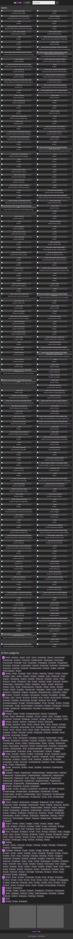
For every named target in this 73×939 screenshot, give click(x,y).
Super (34, 866)
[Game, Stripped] (18, 59)
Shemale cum (46, 869)
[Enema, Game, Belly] (18, 11)
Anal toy (49, 39)
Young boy (23, 901)
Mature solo (8, 805)
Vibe (60, 203)
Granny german (57, 34)
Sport (24, 861)
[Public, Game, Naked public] (18, 116)
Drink (49, 719)
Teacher (6, 880)
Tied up (6, 885)
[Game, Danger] (18, 603)
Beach (51, 673)
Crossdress (39, 706)
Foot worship (25, 727)
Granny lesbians (16, 748)
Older (17, 829)
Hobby (60, 620)
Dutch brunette (26, 139)
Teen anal (59, 877)
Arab (34, 657)
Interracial (17, 767)
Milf (52, 802)
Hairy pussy (7, 759)
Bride (14, 681)
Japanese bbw (26, 773)
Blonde (27, 676)
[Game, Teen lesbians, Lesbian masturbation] (18, 546)
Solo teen (14, 872)
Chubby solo (15, 708)
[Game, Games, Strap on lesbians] (18, 316)
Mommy (47, 810)
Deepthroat (53, 714)
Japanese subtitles (51, 56)
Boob (35, 681)
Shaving (13, 869)
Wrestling (53, 893)
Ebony (9, 722)
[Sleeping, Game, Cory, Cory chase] (18, 16)
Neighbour (21, 229)
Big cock (6, 681)
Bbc (29, 673)
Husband (36, 756)
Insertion (38, 767)
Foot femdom (54, 579)
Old (8, 826)
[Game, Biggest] (54, 509)
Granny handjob (39, 751)
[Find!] (57, 2)
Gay (15, 738)
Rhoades (52, 845)
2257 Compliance (32, 936)
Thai (14, 877)
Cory (20, 18)
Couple (66, 703)
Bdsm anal (56, 676)
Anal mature (21, 313)
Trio (64, 882)
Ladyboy (24, 789)
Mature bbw (45, 815)
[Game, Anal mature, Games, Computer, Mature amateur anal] (54, 530)
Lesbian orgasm (57, 249)
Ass (29, 657)
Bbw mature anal (30, 384)
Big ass (6, 679)
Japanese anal (47, 775)
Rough (30, 845)
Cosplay (6, 698)
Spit (62, 869)
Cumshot (7, 700)
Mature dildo (60, 813)
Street (6, 866)
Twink (21, 339)
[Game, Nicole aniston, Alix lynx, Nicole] (54, 257)
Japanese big (8, 781)
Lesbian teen (47, 794)
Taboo (14, 880)
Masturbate (7, 821)
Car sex (60, 134)
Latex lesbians (61, 128)
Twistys (53, 880)
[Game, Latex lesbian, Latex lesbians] (54, 126)
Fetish (47, 727)
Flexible (56, 732)
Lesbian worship (59, 794)
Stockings (12, 398)
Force (54, 727)
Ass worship (13, 66)
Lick (39, 794)
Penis (58, 837)
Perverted (64, 71)
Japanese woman (54, 356)
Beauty (6, 687)
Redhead (7, 848)
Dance (38, 716)
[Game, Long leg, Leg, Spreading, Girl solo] (18, 200)
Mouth (28, 818)
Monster (47, 807)
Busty (53, 687)
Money (6, 813)
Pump (67, 834)
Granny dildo (63, 746)
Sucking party (21, 103)
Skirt (56, 866)
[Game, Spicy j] (54, 380)
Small (37, 861)
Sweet (57, 308)
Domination (58, 719)
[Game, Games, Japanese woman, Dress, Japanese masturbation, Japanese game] (54, 353)
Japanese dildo (19, 783)
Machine (6, 807)
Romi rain (21, 845)
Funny (6, 730)
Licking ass (7, 799)
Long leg (13, 203)
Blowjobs (61, 192)
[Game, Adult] (18, 390)
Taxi (49, 387)
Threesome (30, 877)
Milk (11, 408)
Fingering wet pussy (60, 392)
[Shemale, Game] (18, 347)
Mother (66, 805)
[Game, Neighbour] (18, 226)
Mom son (60, 802)
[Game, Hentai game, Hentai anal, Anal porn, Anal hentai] (18, 644)
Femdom (17, 724)
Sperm (64, 864)
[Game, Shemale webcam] (18, 283)
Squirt (25, 850)
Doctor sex (21, 558)
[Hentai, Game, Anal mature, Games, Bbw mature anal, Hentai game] (18, 380)
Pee (13, 449)
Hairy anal (56, 754)
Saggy (39, 850)
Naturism (21, 543)
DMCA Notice (41, 936)
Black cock (59, 684)
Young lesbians (21, 610)
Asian (23, 657)
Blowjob (41, 676)
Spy (19, 856)
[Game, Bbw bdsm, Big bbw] (54, 525)
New (15, 54)
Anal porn (60, 49)
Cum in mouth (56, 698)
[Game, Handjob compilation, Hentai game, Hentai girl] (54, 463)
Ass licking (7, 665)
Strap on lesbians (24, 187)
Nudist (16, 823)
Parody (59, 398)
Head (19, 296)
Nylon (9, 823)
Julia (27, 778)
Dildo (23, 714)
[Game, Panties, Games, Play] (54, 535)
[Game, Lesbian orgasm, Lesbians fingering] (54, 592)
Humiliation (61, 762)
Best (18, 579)
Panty (57, 429)
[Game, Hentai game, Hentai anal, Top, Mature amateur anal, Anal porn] (54, 294)
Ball (55, 689)
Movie (51, 813)
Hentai (5, 384)
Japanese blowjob (58, 783)
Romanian (21, 71)
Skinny (54, 850)
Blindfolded (16, 692)
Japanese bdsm (59, 775)
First (25, 730)
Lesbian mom (36, 797)
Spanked (50, 853)
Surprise (55, 869)
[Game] (54, 11)
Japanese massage (39, 773)
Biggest (57, 512)
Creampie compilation (10, 703)
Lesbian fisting (59, 797)
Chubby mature (27, 708)
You (21, 563)
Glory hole (24, 746)
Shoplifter (56, 861)
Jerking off (57, 372)
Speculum (23, 423)
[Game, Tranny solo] (18, 180)
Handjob (15, 754)
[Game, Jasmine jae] (54, 447)
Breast (6, 689)
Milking (16, 408)
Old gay (46, 197)
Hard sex (64, 87)
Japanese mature (53, 773)
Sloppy (58, 853)
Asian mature (27, 665)
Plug (25, 840)
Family (55, 724)
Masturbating (15, 810)
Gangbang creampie (10, 751)
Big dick (25, 692)
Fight (37, 730)
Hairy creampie (21, 765)
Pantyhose (24, 832)
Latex (16, 789)
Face (12, 730)
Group (33, 746)
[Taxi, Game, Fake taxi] (54, 385)
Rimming (37, 845)
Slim (13, 856)
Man (50, 249)
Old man (22, 826)
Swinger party (24, 532)
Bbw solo (40, 679)
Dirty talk (17, 719)
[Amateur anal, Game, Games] (18, 489)
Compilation (54, 695)
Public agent (17, 840)
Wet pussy (23, 896)
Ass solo (57, 470)
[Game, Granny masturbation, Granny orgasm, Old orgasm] (54, 416)
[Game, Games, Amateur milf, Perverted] (54, 69)
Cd (21, 87)
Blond (13, 689)
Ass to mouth (8, 663)
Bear (18, 687)
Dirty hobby (67, 620)
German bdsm (59, 748)
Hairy (8, 754)
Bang (46, 687)
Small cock (29, 869)
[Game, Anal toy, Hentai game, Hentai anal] (54, 37)
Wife (8, 893)
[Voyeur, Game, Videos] (54, 80)
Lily (50, 797)
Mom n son (7, 818)
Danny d (35, 719)
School (51, 856)
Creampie (26, 695)
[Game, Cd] (18, 85)
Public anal (34, 834)
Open (60, 574)
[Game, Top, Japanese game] (54, 252)
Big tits (24, 679)
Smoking (43, 856)
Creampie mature (49, 708)
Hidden (31, 754)
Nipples (30, 823)
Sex (20, 864)
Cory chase (26, 18)
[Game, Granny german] (54, 31)
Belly (24, 13)
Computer (61, 532)
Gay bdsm (53, 746)
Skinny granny (46, 861)
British (28, 684)
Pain (60, 832)
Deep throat (8, 719)
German (41, 738)
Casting (45, 695)
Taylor (15, 139)
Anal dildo (18, 663)
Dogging (58, 716)
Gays (5, 746)
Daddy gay (26, 719)
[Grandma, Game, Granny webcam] (54, 483)
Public (12, 118)
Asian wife (23, 449)
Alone (19, 671)
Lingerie (19, 794)
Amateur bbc (25, 296)
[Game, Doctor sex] (18, 556)
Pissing (45, 832)
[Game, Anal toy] (18, 468)
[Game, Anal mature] (18, 311)
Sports (28, 866)
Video (65, 92)
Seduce (22, 872)
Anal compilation (9, 671)
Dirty (55, 318)
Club (54, 700)
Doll (51, 716)
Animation (16, 665)
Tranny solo (21, 182)
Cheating (66, 698)
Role (19, 139)
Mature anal (43, 403)
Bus (13, 676)
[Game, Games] (54, 95)
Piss (52, 517)
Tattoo (38, 882)
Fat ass (25, 735)
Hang (69, 92)
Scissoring (7, 874)
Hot (31, 759)
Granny (9, 738)
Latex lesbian (52, 128)
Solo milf (13, 864)
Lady (44, 797)
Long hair (21, 77)
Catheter (23, 34)
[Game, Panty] (54, 426)
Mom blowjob (25, 209)
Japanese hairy (55, 781)
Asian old (52, 197)
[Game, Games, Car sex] (54, 131)
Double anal (20, 716)
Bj (29, 681)
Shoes (37, 869)
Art (25, 663)
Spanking (9, 850)
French (6, 727)
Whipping (15, 893)
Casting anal (57, 706)
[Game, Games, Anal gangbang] (18, 154)
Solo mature (50, 864)
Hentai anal (22, 28)
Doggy (43, 719)
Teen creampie (51, 885)
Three (14, 885)
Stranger (13, 866)
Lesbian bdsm (46, 791)
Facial (19, 730)
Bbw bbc (39, 687)
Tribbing (6, 882)
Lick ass (26, 373)
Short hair (7, 861)
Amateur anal (42, 423)
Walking (61, 893)
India (31, 767)
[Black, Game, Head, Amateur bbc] (18, 294)
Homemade (39, 754)
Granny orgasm (61, 418)
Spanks (42, 866)
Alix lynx (59, 260)
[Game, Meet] (54, 432)
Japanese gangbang (33, 783)
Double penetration (33, 714)
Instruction (59, 77)
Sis (58, 864)
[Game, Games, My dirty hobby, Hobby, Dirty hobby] (54, 618)
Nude (37, 823)
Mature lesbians (36, 810)
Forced (37, 724)
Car (41, 698)
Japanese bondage (43, 778)
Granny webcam (60, 486)
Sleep (20, 853)
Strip (51, 192)
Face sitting (16, 735)
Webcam (24, 893)
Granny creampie (35, 743)
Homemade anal (35, 762)
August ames (52, 92)
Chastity (34, 698)
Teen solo (15, 882)
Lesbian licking (21, 177)
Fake (62, 732)
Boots (36, 673)
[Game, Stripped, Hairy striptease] (18, 432)
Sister (14, 853)
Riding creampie (17, 848)
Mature (15, 802)
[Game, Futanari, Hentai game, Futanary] (18, 131)
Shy (62, 866)
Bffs (60, 244)
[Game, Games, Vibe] (54, 200)
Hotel (63, 754)
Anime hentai (66, 349)
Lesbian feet (44, 789)
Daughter (30, 716)
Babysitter (36, 684)
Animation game (64, 151)
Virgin (16, 890)
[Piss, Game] (54, 515)
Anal (8, 657)
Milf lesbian (22, 813)
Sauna (65, 853)
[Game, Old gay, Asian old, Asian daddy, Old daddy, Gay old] (54, 195)
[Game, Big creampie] (54, 221)
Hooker (6, 756)
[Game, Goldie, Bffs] (54, 242)
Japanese (9, 773)
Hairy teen (58, 759)
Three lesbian (29, 637)
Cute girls (57, 113)
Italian (25, 767)
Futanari (14, 134)
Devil (24, 418)
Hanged (60, 92)
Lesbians (61, 789)
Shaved (60, 496)
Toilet (39, 877)
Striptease (65, 861)
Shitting (19, 334)
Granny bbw (48, 748)
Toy (51, 882)
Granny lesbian (51, 738)
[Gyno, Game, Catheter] (18, 31)
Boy (63, 676)
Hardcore (46, 762)
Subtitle (59, 56)
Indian (9, 767)
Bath (49, 689)
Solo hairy (40, 872)
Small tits (25, 858)
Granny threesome (23, 54)
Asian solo (7, 668)
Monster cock (33, 813)
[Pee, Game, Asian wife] (18, 447)
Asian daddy (59, 197)
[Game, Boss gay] (54, 566)
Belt (27, 398)
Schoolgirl (31, 872)
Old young (53, 826)
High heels (61, 756)
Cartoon (26, 698)
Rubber (9, 842)
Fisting (9, 724)
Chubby (63, 695)
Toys (28, 885)
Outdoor (31, 826)
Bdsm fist (7, 692)
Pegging (67, 832)
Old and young (8, 829)
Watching (32, 896)
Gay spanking (14, 746)
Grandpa (6, 740)
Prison (33, 837)
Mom (8, 802)
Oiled (38, 829)
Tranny (50, 318)
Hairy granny (8, 762)
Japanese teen (56, 778)
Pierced (40, 837)
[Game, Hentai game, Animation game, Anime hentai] (54, 347)
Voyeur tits (50, 890)
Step (5, 864)
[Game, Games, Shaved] (54, 494)
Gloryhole (43, 740)
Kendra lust (17, 786)
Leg (18, 203)
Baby (65, 692)
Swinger (46, 850)
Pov (12, 834)
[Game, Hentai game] (18, 321)
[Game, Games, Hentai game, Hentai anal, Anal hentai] (54, 478)
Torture (21, 877)
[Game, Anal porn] (18, 95)
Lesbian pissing (20, 637)
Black (10, 296)
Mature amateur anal (64, 403)
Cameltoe (38, 708)
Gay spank (22, 751)
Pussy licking (50, 837)
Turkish (57, 882)
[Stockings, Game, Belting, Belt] (18, 395)
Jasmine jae (57, 449)
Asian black (44, 665)
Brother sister (31, 689)
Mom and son (25, 802)
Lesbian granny (34, 791)
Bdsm (9, 673)
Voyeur (50, 82)
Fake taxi (59, 387)
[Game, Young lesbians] (18, 608)
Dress (61, 356)
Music (11, 82)
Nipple (17, 532)
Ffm (43, 724)
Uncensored (18, 888)
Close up (42, 700)
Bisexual (42, 681)
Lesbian (9, 789)
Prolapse (53, 832)
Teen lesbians (15, 548)
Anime (51, 657)
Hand (12, 765)
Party (6, 834)
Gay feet (34, 740)
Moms (62, 815)
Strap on (16, 187)
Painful (57, 44)
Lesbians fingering (62, 594)
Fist (49, 724)
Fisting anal (38, 732)
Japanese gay (8, 783)
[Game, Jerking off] (54, 369)
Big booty (34, 692)
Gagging (57, 751)
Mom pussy (34, 815)
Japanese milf (19, 781)
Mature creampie (37, 807)
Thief (34, 885)
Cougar (34, 700)
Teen (8, 877)
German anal (61, 743)
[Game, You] (18, 561)
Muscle (14, 813)
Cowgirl (51, 703)
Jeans (33, 778)
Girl (25, 748)
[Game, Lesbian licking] (18, 175)
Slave (60, 850)
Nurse (23, 823)
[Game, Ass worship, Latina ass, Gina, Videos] (18, 64)
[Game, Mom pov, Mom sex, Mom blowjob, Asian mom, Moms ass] (18, 206)
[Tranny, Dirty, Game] (54, 316)
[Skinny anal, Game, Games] (18, 252)
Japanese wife (8, 778)
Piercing (25, 834)
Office (39, 826)
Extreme (23, 722)
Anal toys (49, 439)
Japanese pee (30, 781)
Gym (50, 740)
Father (57, 610)
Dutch (16, 714)
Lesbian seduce (24, 797)
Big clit (65, 673)
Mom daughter (18, 818)
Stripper (49, 866)
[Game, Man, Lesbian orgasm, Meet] (54, 247)
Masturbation (16, 807)
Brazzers (49, 679)
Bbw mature (19, 684)
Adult (55, 192)
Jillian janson (19, 778)
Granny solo (16, 740)
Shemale (16, 349)
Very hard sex (57, 87)
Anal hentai (29, 28)
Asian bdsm (32, 663)
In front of (47, 767)
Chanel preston (8, 706)
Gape (25, 743)
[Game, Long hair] (18, 74)
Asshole (46, 668)
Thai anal (24, 882)
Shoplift (33, 858)
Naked (44, 823)
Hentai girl (67, 465)
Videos (31, 66)
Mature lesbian (33, 805)
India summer (8, 770)
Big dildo (21, 689)
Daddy (6, 716)
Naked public (23, 118)
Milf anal (62, 807)
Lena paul (16, 403)
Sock (55, 872)
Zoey (21, 413)
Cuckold (17, 695)
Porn (54, 398)
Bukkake (6, 676)
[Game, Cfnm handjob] (54, 342)
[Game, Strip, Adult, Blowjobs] (54, 190)
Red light (24, 480)
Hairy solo (38, 759)
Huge (16, 762)
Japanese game (59, 254)
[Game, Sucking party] (18, 100)
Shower (40, 864)
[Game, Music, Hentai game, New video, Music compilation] (18, 80)
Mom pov (11, 209)
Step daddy (24, 403)
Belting (23, 398)
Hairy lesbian (26, 756)
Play (62, 537)
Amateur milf (56, 71)
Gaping (52, 743)
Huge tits (17, 501)
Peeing (49, 834)
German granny (8, 743)
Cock (58, 708)
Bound (65, 681)
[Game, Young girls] (54, 16)
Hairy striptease (24, 434)
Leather (43, 270)
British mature (8, 684)
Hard (52, 756)
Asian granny (49, 660)
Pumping (40, 840)
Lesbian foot (33, 789)
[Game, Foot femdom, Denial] (54, 577)
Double (9, 714)
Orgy (45, 826)
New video (25, 82)
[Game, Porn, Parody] (54, 395)
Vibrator (30, 890)
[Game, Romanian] (18, 69)
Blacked (31, 679)
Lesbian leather (65, 270)
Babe (56, 679)
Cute (44, 703)
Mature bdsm (58, 818)
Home (25, 759)
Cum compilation (28, 706)
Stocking (35, 856)
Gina (26, 66)
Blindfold (56, 270)
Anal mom (54, 665)
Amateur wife (65, 665)
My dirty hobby (53, 620)
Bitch (67, 689)
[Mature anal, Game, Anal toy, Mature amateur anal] (54, 401)
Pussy (18, 834)
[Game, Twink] (18, 337)
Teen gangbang (63, 880)
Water (21, 308)
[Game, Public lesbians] (54, 623)
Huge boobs (24, 501)
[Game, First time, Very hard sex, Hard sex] (54, 85)
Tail (64, 77)
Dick (66, 719)
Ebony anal (32, 722)
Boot (62, 679)
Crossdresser (36, 695)
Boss (60, 689)
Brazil (44, 684)
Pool (11, 837)
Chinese (9, 695)
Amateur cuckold (36, 668)
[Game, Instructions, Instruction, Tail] (54, 74)
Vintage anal (60, 890)
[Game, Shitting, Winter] (18, 332)
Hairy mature (16, 756)
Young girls (57, 18)
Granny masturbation (50, 418)
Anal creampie (60, 657)
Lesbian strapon (9, 794)
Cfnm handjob (57, 344)
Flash (30, 732)
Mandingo (23, 805)
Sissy (35, 853)
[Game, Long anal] (54, 375)
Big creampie (57, 223)
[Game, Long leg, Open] (54, 572)
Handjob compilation (49, 465)
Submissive (16, 861)
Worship (40, 896)
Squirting (42, 853)
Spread (20, 869)
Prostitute (7, 840)
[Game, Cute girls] (54, 111)
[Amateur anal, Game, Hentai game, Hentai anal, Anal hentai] (54, 421)
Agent (54, 668)
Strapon (6, 853)
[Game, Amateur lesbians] (18, 169)
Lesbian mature (22, 791)
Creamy (66, 706)
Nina (57, 823)
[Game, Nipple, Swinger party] (18, 530)
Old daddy (67, 197)
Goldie (55, 244)
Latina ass (21, 66)
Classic (59, 703)
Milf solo (25, 815)
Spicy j (57, 382)
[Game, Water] (18, 306)
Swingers (42, 858)
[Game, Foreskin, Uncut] (54, 587)
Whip (31, 893)
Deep (45, 716)
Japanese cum (46, 783)
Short (68, 866)
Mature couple (46, 818)
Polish (47, 840)
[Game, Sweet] (54, 306)
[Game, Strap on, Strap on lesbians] (18, 185)
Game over (21, 303)
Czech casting (25, 700)
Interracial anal (58, 767)
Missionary (25, 810)
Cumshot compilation (34, 703)
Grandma (47, 486)
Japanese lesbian (21, 775)
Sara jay (59, 858)
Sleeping (11, 18)
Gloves (57, 740)
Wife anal (7, 896)
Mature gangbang (58, 810)
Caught (22, 703)
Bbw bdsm (54, 527)
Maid (55, 807)
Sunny (15, 874)
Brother (60, 687)
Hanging (45, 92)
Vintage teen (40, 890)
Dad (12, 716)
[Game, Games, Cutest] (18, 232)
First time (49, 87)
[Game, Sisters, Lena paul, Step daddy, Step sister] (18, 401)
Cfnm (47, 698)
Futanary (28, 134)
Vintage (9, 890)
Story (21, 866)
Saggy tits (59, 856)
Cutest (24, 234)
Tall (45, 877)
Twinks (41, 885)
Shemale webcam (21, 285)
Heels (48, 754)
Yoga (15, 901)
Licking (56, 791)
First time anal (57, 730)
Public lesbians (57, 626)
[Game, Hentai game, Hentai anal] (54, 337)
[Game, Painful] (54, 42)
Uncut (60, 589)
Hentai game (14, 28)
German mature (42, 746)
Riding (45, 845)
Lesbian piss (11, 637)
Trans (40, 880)
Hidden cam (48, 759)
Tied (20, 880)
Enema (14, 13)
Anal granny (43, 663)
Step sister (31, 403)
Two (46, 880)
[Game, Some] (18, 364)
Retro (14, 845)
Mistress (26, 807)
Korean (9, 786)
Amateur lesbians (61, 61)
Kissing (26, 786)
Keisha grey (35, 786)
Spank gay (23, 874)
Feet (24, 724)
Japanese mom (8, 775)
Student (33, 864)
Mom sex (18, 209)
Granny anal (23, 738)
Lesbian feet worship (10, 797)
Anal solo (25, 668)
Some (21, 366)
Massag (54, 815)
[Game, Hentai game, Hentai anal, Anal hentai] (18, 26)
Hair (53, 762)
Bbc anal (57, 681)
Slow (61, 872)
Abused (36, 665)
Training (21, 885)
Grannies (64, 740)
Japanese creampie (42, 781)
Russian (6, 845)
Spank (32, 850)
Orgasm (14, 826)
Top (52, 254)
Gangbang (33, 738)
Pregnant (15, 832)
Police (42, 834)
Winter (24, 334)
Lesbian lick (19, 373)
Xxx (8, 899)
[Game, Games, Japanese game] (54, 458)
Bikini (50, 681)
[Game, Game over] (18, 301)
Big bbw (61, 527)
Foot (30, 724)
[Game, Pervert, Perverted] (54, 540)
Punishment (58, 834)
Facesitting (14, 727)
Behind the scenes (45, 692)
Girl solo (29, 203)
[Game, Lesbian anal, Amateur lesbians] (54, 59)
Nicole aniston (52, 260)
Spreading (23, 203)
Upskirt (9, 888)
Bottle (51, 684)
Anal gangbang (24, 156)
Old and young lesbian (49, 829)
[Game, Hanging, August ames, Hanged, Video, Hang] (54, 90)
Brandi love (22, 681)
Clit (13, 698)
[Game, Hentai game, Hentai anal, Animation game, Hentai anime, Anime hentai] (54, 148)
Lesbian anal (51, 61)
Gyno (13, 34)
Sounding (17, 858)
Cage (18, 706)
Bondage (22, 673)
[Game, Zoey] (18, 411)
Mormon (36, 818)
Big (48, 676)
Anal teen (16, 668)
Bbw (15, 673)
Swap (26, 864)
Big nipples (41, 689)
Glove (45, 743)
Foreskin (55, 589)
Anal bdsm (53, 663)
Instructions (52, 77)
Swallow (6, 856)
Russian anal (62, 845)
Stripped (21, 61)
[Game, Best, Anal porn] (18, 577)
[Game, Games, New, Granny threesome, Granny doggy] (18, 52)
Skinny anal (14, 254)
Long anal (57, 377)
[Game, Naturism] (18, 540)
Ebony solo (49, 722)
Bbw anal (43, 673)
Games (46, 49)
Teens (27, 880)
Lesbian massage (9, 791)
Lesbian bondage (30, 794)
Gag (52, 270)
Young (9, 901)
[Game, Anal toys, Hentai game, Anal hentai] (54, 437)
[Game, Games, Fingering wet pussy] (54, 390)
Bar (13, 687)
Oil (23, 829)
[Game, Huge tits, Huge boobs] (18, 499)
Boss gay (57, 569)
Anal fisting (42, 657)
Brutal (58, 673)
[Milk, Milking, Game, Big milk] (18, 406)
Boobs (17, 123)
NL (18, 2)
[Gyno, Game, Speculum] (18, 421)
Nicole (64, 260)
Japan (17, 773)
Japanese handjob (34, 775)
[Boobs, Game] (18, 121)
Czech (19, 698)
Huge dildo (45, 756)
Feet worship (46, 730)
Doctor (44, 714)
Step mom (51, 858)
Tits (31, 882)
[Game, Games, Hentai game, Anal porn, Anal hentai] (54, 47)
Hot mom (24, 762)
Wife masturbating (41, 893)
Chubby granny (8, 711)
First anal (7, 735)
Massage (35, 802)
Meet (64, 249)
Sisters (11, 403)
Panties (53, 537)
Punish (26, 837)
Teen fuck (62, 885)
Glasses (49, 751)
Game (19, 13)
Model (6, 810)
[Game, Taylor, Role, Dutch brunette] (18, 137)
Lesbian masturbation (26, 548)
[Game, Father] (54, 608)
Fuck (31, 730)
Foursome (62, 727)
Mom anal (58, 805)
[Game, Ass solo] (54, 468)
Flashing (39, 727)
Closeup (48, 706)
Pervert (54, 543)
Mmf (43, 805)
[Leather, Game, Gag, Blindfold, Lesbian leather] (54, 268)
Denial (61, 579)
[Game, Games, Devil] (18, 416)
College (6, 708)
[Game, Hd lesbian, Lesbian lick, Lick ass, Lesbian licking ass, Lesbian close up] (18, 370)
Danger (21, 605)
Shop (5, 869)
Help (5, 765)
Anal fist (17, 660)
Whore (15, 896)
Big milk (26, 408)
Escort (41, 722)
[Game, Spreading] (18, 237)
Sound (6, 872)
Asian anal (26, 660)
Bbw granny (15, 679)
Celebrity (15, 700)
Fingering (7, 732)
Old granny (30, 829)
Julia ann (63, 773)
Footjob (62, 724)
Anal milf (61, 668)
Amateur (15, 657)
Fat (33, 727)
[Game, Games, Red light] (18, 478)
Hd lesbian (12, 373)
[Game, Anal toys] (18, 613)
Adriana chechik (37, 660)
